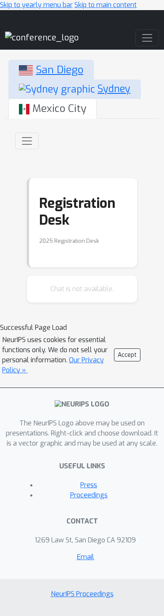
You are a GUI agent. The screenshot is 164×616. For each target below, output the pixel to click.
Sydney (114, 89)
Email (85, 556)
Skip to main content (105, 4)
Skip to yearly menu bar (36, 4)
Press (88, 485)
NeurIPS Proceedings (82, 593)
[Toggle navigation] (27, 141)
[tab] (51, 70)
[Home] (42, 37)
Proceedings (89, 495)
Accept (127, 355)
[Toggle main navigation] (147, 37)
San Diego (59, 70)
